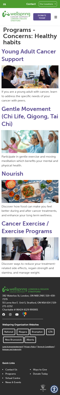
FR (4, 4)
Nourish (12, 173)
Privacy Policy (30, 347)
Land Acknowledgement (12, 347)
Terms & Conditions (45, 347)
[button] (55, 17)
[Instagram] (10, 314)
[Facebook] (3, 314)
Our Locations (46, 4)
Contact (31, 3)
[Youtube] (17, 314)
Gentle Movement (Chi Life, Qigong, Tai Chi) (30, 116)
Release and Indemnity (11, 349)
